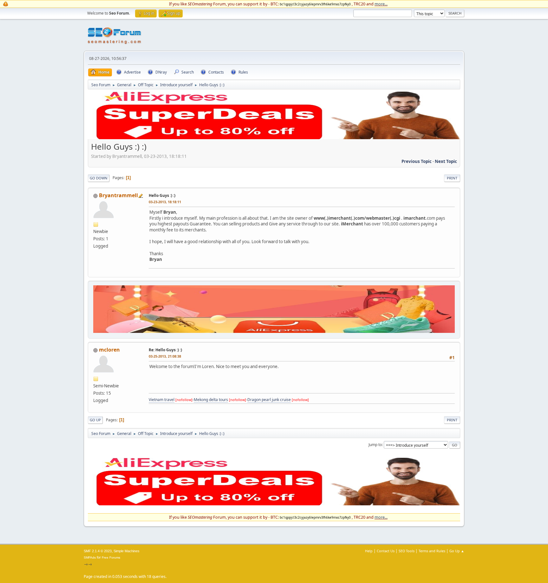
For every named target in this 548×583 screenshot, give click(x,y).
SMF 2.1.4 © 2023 (98, 551)
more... (381, 4)
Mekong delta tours (211, 399)
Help (369, 550)
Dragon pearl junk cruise (269, 399)
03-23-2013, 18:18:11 (165, 201)
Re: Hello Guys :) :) (165, 350)
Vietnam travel (161, 399)
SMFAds (90, 557)
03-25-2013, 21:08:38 (165, 356)
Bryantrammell (118, 195)
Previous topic (416, 161)
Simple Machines (127, 551)
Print (452, 178)
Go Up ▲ (456, 550)
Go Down (99, 178)
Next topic (446, 161)
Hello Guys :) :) (162, 195)
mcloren (109, 349)
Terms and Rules (432, 550)
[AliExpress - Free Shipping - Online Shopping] (274, 137)
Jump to (375, 444)
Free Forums (111, 557)
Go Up (95, 420)
